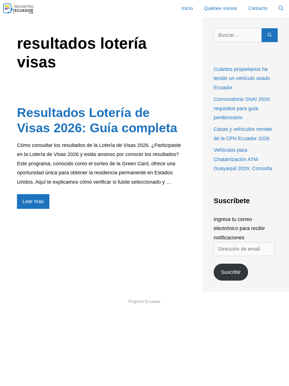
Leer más (33, 201)
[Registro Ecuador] (18, 8)
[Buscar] (270, 35)
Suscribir (231, 272)
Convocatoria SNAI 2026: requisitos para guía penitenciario (242, 108)
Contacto (257, 8)
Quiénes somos (220, 8)
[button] (281, 8)
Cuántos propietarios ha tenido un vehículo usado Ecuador (242, 78)
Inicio (187, 8)
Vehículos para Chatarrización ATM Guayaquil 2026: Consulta (243, 159)
